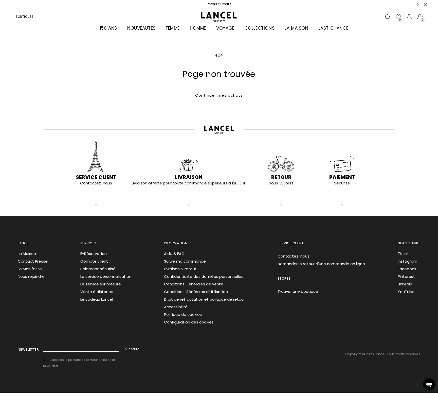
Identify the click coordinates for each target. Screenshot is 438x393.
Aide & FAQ (174, 253)
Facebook (407, 268)
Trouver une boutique (298, 291)
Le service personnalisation (105, 276)
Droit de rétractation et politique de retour (204, 299)
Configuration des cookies (189, 322)
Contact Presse (33, 261)
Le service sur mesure (100, 284)
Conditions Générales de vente (193, 284)
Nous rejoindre (31, 276)
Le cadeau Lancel (96, 299)
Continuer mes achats (219, 95)
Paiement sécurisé (98, 268)
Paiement (342, 177)
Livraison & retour (180, 268)
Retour (281, 177)
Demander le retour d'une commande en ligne (321, 263)
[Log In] (409, 16)
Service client (96, 177)
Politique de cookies (183, 314)
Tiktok (403, 253)
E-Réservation (93, 253)
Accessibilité (176, 307)
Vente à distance (96, 291)
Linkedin (405, 284)
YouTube (406, 291)
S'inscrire (132, 349)
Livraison (189, 177)
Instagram (407, 261)
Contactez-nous (293, 256)
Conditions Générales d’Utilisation (196, 291)
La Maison (27, 253)
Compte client (94, 261)
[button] (418, 4)
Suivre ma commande (185, 261)
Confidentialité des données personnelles (203, 276)
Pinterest (406, 276)
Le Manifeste (30, 268)
